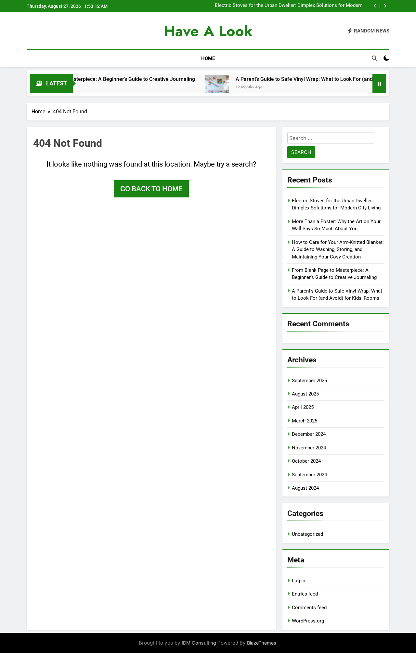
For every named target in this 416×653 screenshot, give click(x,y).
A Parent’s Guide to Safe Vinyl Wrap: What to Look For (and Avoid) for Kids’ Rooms (313, 79)
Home (208, 58)
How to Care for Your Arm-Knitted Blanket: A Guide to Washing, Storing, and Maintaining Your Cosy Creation (338, 249)
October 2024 (306, 461)
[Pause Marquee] (379, 83)
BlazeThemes (261, 643)
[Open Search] (374, 58)
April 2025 (303, 407)
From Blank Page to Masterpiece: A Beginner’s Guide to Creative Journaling (89, 79)
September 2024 (309, 475)
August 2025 (305, 394)
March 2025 (304, 421)
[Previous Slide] (375, 6)
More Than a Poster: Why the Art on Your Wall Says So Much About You (289, 6)
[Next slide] (385, 6)
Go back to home (151, 189)
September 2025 (309, 380)
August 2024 (305, 488)
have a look (208, 31)
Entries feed (305, 594)
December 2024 (309, 434)
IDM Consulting (199, 643)
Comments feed (309, 607)
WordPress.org (308, 621)
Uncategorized (307, 534)
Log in (298, 581)
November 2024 (309, 448)
